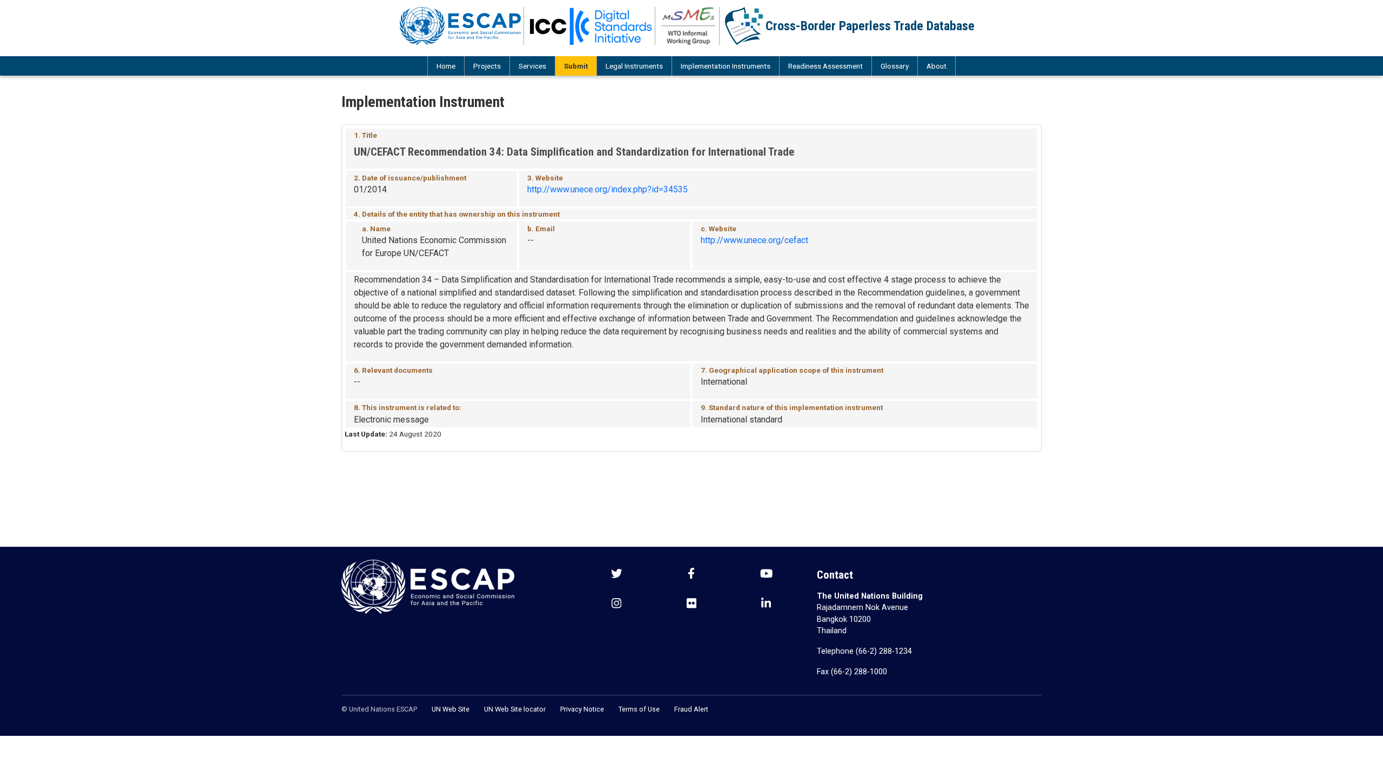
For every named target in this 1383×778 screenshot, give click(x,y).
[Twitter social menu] (616, 574)
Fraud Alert (691, 709)
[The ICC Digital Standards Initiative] (591, 26)
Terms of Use (639, 709)
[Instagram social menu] (616, 604)
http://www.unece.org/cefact (754, 240)
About (936, 66)
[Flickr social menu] (691, 604)
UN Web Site (450, 709)
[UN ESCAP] (427, 586)
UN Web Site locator (515, 709)
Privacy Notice (582, 709)
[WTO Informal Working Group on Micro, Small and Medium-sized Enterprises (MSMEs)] (689, 26)
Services (532, 66)
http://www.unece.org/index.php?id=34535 (607, 189)
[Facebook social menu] (691, 574)
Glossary (895, 66)
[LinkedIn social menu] (766, 604)
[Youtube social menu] (766, 574)
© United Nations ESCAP (379, 709)
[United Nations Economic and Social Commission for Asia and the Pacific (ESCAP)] (460, 26)
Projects (487, 66)
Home (446, 66)
